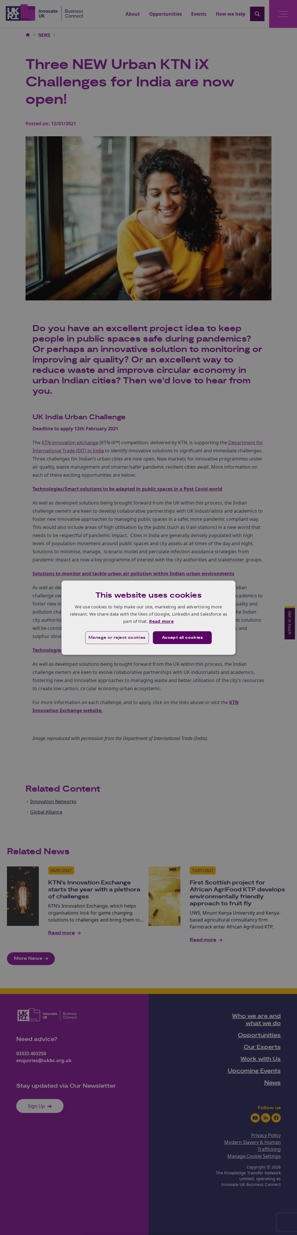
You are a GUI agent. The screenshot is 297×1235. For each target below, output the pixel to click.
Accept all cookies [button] (182, 637)
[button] (117, 637)
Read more (161, 621)
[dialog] (148, 617)
